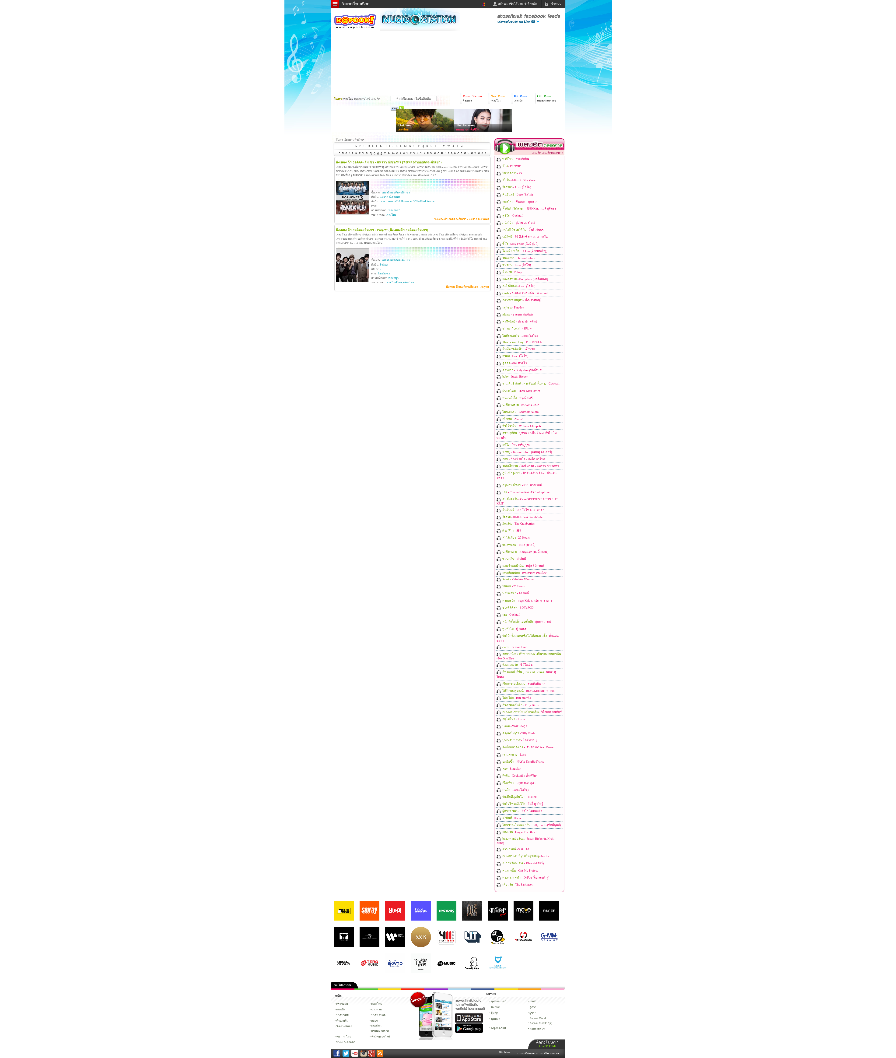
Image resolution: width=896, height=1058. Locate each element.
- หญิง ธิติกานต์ (523, 566)
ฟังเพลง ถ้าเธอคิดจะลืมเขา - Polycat (467, 286)
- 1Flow (517, 328)
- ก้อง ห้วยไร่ (514, 363)
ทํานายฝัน (342, 1020)
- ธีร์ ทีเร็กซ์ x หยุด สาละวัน (525, 236)
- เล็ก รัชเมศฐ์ (521, 300)
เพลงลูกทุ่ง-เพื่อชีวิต (467, 129)
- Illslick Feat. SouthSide (522, 517)
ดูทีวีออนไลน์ (498, 1001)
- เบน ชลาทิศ (516, 698)
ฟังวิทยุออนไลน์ (380, 1036)
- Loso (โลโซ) (516, 187)
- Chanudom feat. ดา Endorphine (526, 492)
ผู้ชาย (532, 1013)
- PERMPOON (522, 342)
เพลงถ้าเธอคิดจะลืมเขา (396, 192)
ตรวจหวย (342, 1003)
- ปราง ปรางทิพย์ (520, 321)
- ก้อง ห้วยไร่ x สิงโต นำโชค (523, 459)
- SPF (511, 530)
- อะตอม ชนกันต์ (517, 314)
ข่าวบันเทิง (342, 1015)
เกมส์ (532, 1001)
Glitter (552, 989)
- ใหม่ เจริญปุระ (516, 445)
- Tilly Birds (520, 705)
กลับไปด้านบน (342, 985)
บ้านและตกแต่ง (345, 1042)
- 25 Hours (516, 537)
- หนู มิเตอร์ (517, 397)
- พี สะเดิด (515, 849)
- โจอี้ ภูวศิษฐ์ (522, 804)
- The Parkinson (517, 884)
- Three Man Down (521, 390)
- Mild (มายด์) (518, 545)
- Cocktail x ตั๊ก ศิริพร (520, 775)
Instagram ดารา (459, 989)
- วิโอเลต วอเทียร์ (532, 712)
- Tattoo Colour (518, 258)
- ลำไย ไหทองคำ (522, 811)
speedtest (376, 1025)
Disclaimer (505, 1052)
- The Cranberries (518, 523)
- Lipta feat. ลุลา (519, 783)
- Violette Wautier (518, 579)
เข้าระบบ (555, 3)
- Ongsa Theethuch (519, 832)
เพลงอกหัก (394, 210)
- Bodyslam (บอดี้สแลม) (525, 279)
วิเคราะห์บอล (344, 1026)
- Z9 (512, 173)
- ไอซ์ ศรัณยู (519, 740)
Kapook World (537, 1018)
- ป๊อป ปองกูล (514, 726)
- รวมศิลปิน (515, 159)
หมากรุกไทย (529, 989)
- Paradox (513, 307)
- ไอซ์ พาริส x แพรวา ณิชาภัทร (530, 466)
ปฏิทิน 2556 (389, 989)
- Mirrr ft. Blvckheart (519, 180)
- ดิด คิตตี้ (515, 593)
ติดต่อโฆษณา (547, 1043)
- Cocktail (512, 215)
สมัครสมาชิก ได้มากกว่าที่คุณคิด (518, 3)
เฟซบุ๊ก (412, 989)
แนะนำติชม (524, 1053)
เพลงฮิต (341, 1009)
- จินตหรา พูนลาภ (520, 201)
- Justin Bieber (515, 376)
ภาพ (366, 989)
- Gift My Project (520, 870)
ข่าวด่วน (376, 1009)
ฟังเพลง (495, 1007)
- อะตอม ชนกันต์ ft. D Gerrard (525, 293)
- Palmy (512, 272)
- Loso (514, 754)
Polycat (384, 264)
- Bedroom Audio (520, 411)
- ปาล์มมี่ (514, 559)
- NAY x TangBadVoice (523, 761)
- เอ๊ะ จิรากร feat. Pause (527, 747)
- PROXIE (511, 166)
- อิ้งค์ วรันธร (523, 229)
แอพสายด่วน (537, 1028)
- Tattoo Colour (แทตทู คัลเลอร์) (527, 452)
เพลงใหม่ (376, 1003)
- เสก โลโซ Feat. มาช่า (523, 510)
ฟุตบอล (495, 1018)
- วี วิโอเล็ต (517, 665)
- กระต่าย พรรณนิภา (524, 573)
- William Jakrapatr (521, 426)
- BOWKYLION (520, 404)
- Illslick (519, 797)
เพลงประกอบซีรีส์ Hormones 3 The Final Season (407, 201)
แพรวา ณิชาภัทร (390, 197)
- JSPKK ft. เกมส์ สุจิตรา (529, 208)
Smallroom (384, 273)
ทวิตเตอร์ (436, 989)
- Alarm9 (513, 419)
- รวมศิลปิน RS (523, 684)
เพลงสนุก (393, 278)
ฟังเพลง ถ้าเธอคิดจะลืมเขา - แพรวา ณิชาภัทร (461, 219)
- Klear (511, 818)
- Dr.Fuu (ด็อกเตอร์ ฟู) (524, 251)
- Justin (513, 719)
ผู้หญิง (494, 1013)
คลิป (342, 989)
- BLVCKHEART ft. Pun (528, 691)
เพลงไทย (403, 129)
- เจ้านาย (518, 349)
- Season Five (514, 647)
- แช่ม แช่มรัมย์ (522, 485)
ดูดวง (532, 1007)
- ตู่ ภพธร (514, 629)
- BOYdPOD (517, 607)
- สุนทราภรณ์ (526, 621)
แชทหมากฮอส (506, 989)
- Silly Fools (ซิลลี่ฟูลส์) (520, 243)
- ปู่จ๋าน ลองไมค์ (518, 222)
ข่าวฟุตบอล (378, 1015)
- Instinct (526, 856)
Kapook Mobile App (540, 1023)
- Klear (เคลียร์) (523, 863)
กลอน (482, 989)
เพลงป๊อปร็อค (394, 282)
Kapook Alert (498, 1028)
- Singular (511, 768)
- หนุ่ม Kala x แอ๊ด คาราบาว (527, 600)
